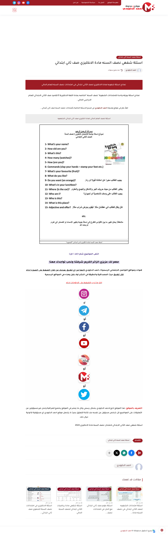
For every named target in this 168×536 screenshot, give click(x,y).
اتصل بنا (101, 3)
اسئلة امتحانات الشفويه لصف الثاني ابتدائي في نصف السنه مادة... (130, 509)
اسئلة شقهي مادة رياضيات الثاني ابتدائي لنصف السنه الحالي (69, 509)
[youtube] (23, 2)
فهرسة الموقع (112, 3)
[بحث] (14, 10)
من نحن (75, 3)
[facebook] (28, 2)
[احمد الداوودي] (139, 7)
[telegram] (14, 2)
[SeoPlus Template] (153, 531)
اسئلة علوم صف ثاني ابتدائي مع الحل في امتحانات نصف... (99, 509)
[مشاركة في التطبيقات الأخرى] (109, 453)
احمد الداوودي (131, 70)
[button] (131, 453)
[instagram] (19, 2)
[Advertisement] (84, 37)
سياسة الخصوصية (88, 3)
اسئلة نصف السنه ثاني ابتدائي (129, 57)
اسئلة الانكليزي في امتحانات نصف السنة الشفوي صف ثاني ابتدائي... (39, 509)
